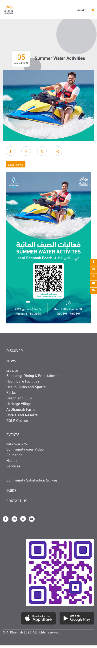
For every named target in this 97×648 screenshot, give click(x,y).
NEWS (11, 361)
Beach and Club (19, 398)
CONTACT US (16, 500)
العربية (81, 9)
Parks (11, 392)
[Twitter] (93, 276)
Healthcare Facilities (22, 381)
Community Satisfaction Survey (32, 480)
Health (11, 460)
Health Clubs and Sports (26, 386)
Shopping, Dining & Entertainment (34, 375)
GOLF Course (17, 420)
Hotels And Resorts (22, 414)
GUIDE (11, 490)
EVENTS (12, 434)
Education (14, 454)
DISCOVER (14, 350)
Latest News (15, 164)
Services (13, 466)
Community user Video (25, 449)
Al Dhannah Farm (20, 409)
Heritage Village (19, 403)
